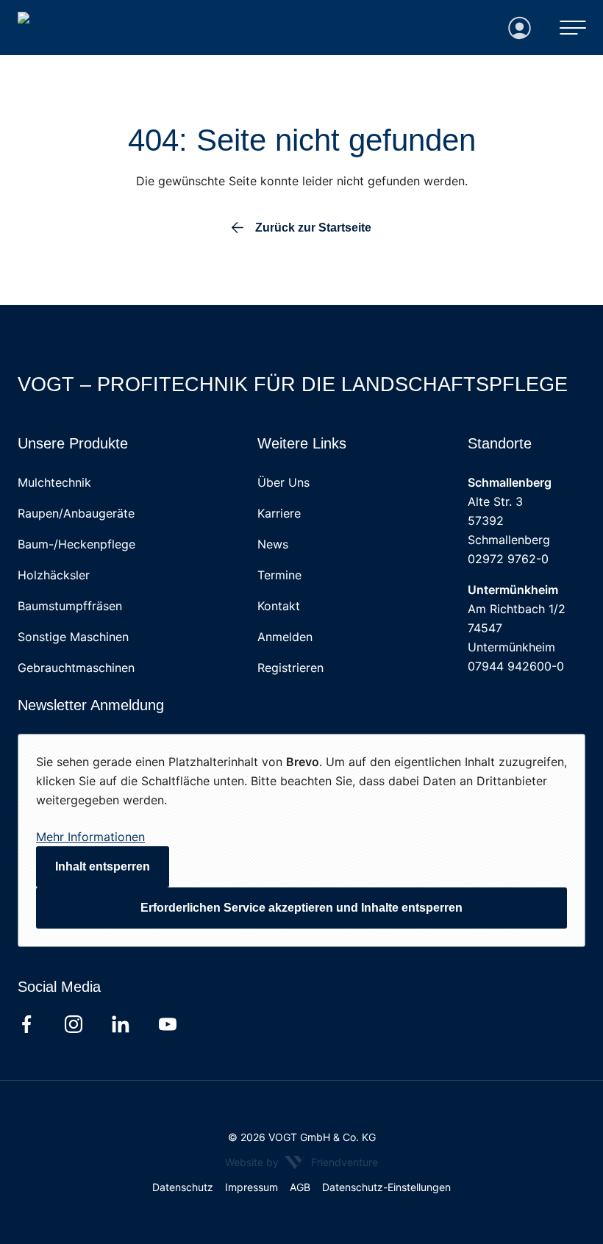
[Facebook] (26, 1024)
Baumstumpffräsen (70, 605)
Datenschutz (182, 1187)
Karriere (279, 513)
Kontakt (278, 605)
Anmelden (285, 636)
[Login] (520, 28)
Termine (279, 575)
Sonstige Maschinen (73, 636)
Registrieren (290, 667)
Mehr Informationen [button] (90, 836)
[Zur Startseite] (93, 27)
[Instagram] (73, 1024)
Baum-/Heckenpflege (76, 544)
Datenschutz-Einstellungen (386, 1187)
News (272, 544)
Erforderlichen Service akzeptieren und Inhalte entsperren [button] (301, 907)
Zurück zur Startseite (313, 228)
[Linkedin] (120, 1024)
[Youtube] (167, 1024)
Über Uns (283, 482)
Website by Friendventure (301, 1162)
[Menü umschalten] (572, 28)
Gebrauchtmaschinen (76, 667)
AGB (300, 1187)
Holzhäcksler (54, 575)
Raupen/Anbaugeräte (76, 513)
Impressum (251, 1187)
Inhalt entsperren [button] (102, 866)
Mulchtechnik (54, 482)
